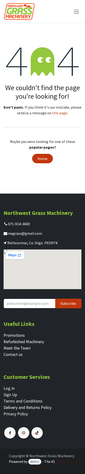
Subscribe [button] (68, 303)
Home (42, 158)
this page (59, 113)
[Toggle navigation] (76, 11)
